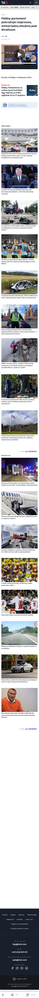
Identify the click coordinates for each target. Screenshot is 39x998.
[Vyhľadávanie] (31, 3)
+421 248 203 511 (19, 952)
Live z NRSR (14, 7)
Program (13, 915)
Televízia (4, 915)
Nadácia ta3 (10, 919)
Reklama (21, 915)
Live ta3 (5, 7)
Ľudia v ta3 (29, 919)
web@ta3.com (19, 960)
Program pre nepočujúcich (19, 924)
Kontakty (20, 919)
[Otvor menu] (36, 2)
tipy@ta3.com (20, 944)
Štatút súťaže (32, 915)
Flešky (3, 15)
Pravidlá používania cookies (19, 928)
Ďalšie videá (6, 67)
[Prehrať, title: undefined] (19, 54)
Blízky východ (24, 7)
